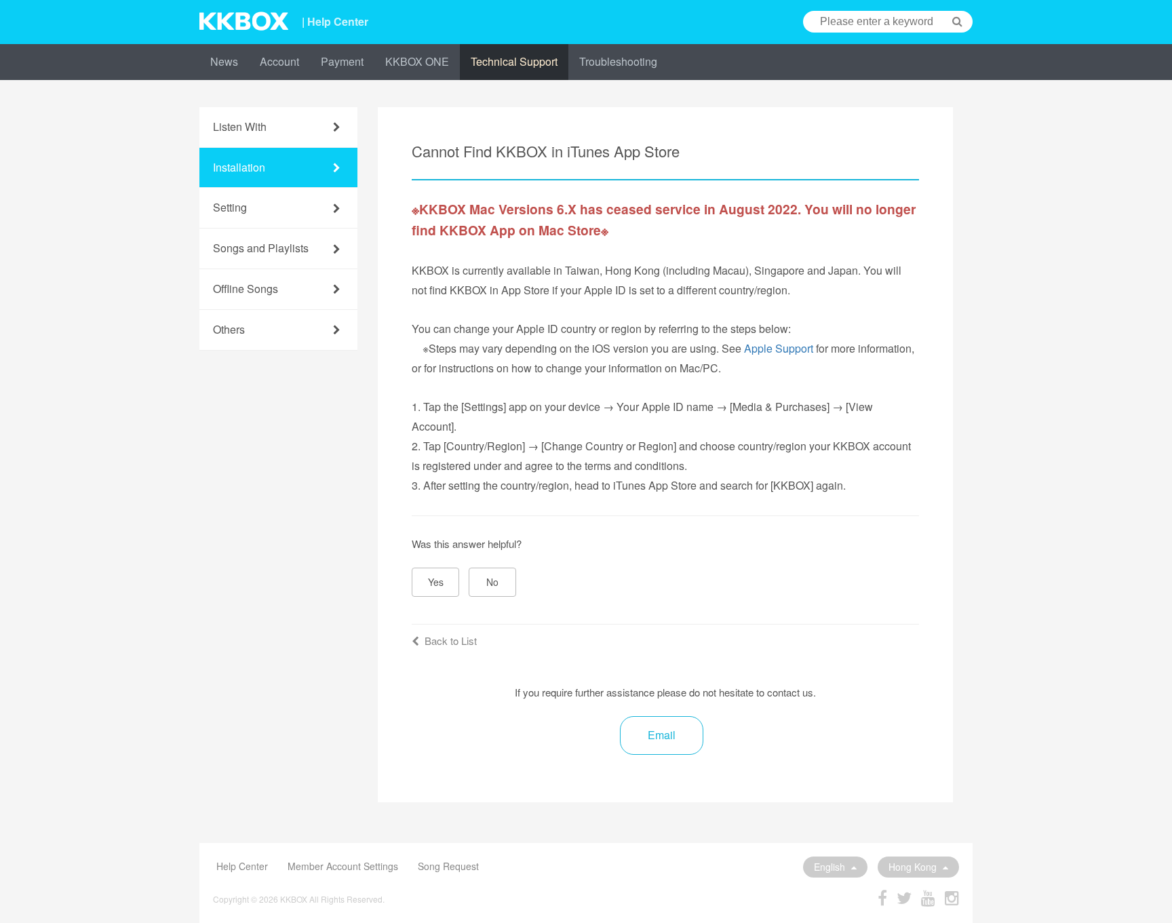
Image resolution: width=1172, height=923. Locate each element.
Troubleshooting (618, 61)
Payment (342, 61)
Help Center (242, 866)
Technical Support (514, 61)
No (492, 582)
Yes (436, 582)
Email (662, 735)
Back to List (451, 640)
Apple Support (778, 348)
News (224, 61)
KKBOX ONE (417, 61)
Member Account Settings (343, 866)
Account (279, 61)
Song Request (448, 866)
